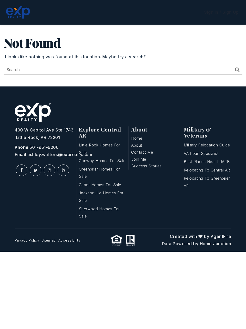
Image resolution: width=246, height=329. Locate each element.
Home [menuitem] (136, 138)
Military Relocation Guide (207, 145)
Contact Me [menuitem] (142, 152)
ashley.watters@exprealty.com (59, 154)
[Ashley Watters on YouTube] (63, 170)
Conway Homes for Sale (102, 160)
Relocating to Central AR (207, 170)
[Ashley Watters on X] (35, 170)
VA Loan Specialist (201, 153)
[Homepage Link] (18, 12)
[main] (123, 55)
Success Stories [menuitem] (146, 166)
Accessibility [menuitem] (69, 240)
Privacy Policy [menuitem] (27, 240)
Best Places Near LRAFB (207, 161)
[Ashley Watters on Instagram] (49, 170)
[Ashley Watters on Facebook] (21, 170)
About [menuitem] (136, 145)
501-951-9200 (44, 147)
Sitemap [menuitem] (49, 240)
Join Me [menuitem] (138, 159)
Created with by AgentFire (200, 236)
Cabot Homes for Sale (100, 184)
